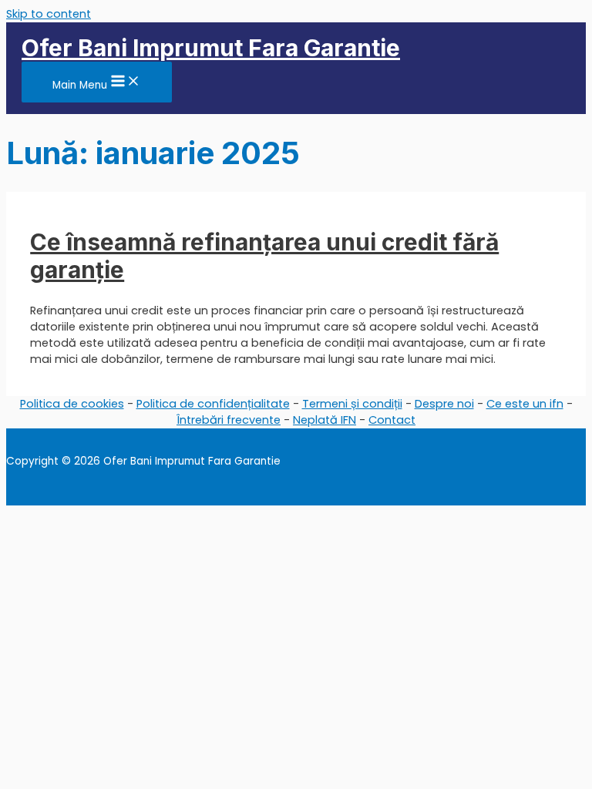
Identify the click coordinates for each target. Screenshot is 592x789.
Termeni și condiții (352, 403)
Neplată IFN (324, 420)
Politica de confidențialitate (213, 403)
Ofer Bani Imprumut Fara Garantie (211, 48)
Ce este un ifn (524, 403)
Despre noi (444, 403)
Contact (391, 420)
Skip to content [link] (48, 14)
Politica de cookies (72, 403)
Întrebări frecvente (229, 420)
